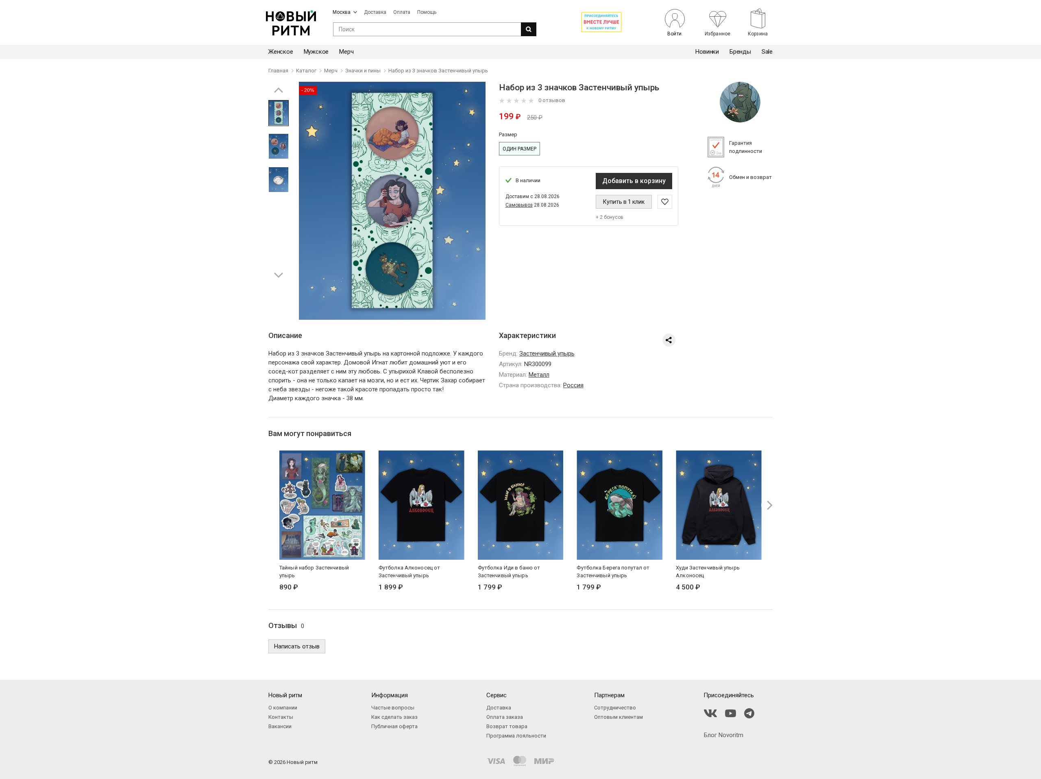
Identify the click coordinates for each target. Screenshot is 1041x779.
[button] (278, 275)
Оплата (401, 12)
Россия (573, 385)
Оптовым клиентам (618, 717)
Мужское (316, 51)
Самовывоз (519, 205)
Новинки (707, 51)
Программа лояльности (516, 736)
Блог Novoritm (723, 735)
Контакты (280, 717)
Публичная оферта (394, 726)
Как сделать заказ (394, 717)
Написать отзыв (297, 646)
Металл (539, 374)
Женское (280, 51)
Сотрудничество (615, 708)
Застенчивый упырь (547, 353)
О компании (282, 708)
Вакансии (280, 726)
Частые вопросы (392, 708)
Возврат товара (506, 726)
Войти (674, 33)
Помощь (426, 12)
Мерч (346, 51)
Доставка (375, 12)
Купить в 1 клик (624, 202)
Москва (342, 12)
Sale (767, 51)
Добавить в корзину (634, 181)
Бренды (740, 51)
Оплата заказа (504, 717)
